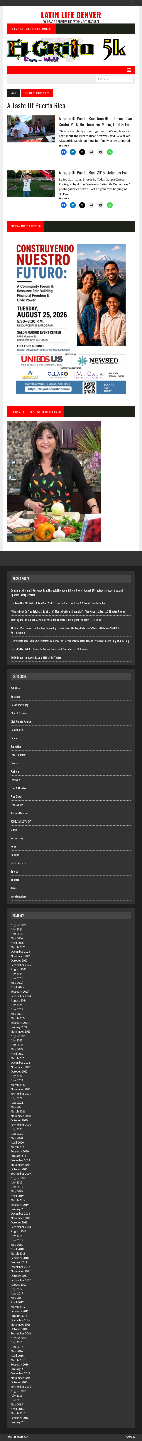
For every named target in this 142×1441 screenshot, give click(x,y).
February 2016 (20, 1364)
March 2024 (18, 1018)
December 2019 (20, 1160)
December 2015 (20, 1373)
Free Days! (16, 796)
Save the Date (18, 863)
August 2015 (18, 1391)
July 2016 (16, 1342)
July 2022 (16, 1076)
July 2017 (16, 1289)
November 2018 (21, 1218)
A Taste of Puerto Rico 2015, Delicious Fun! (94, 172)
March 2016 (18, 1360)
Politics (15, 855)
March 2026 (18, 947)
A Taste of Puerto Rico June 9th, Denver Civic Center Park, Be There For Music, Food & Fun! (95, 121)
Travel (14, 888)
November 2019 (21, 1164)
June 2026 (17, 934)
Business (15, 696)
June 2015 (17, 1400)
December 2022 (20, 1062)
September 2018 (21, 1227)
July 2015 (16, 1395)
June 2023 (17, 1045)
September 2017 (21, 1280)
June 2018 (17, 1240)
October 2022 (19, 1071)
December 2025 (20, 951)
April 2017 (17, 1302)
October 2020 (19, 1120)
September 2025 (21, 965)
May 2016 (17, 1351)
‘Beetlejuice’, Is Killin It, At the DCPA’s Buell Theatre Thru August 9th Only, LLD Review (56, 620)
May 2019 (17, 1191)
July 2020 (16, 1129)
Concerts (16, 738)
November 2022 (21, 1067)
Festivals (15, 780)
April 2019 (17, 1196)
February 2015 (20, 1418)
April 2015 (17, 1409)
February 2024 (20, 1022)
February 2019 (20, 1204)
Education (16, 746)
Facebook (130, 1437)
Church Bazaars (19, 713)
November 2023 (21, 1031)
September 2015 (21, 1386)
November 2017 (21, 1271)
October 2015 (19, 1382)
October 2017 (19, 1275)
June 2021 (17, 1102)
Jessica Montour (19, 813)
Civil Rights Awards (21, 721)
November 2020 (21, 1116)
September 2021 (21, 1093)
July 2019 (16, 1182)
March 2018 (18, 1253)
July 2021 (16, 1098)
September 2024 (21, 996)
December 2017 (20, 1267)
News (13, 846)
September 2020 (21, 1125)
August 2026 (18, 925)
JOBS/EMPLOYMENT (21, 821)
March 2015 (18, 1413)
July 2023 (16, 1040)
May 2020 (17, 1138)
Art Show (15, 688)
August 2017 (18, 1284)
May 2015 (17, 1404)
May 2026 (17, 938)
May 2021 (17, 1107)
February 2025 (20, 991)
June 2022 (17, 1080)
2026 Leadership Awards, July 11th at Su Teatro (36, 657)
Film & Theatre (18, 788)
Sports (14, 871)
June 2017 (17, 1293)
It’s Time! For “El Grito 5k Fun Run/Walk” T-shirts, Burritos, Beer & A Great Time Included (58, 603)
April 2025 (17, 987)
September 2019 (21, 1173)
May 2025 (17, 982)
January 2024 (19, 1027)
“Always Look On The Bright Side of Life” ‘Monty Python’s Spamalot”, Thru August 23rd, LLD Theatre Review (68, 611)
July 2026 (16, 929)
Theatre (15, 880)
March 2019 (18, 1200)
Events (14, 763)
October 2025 (19, 960)
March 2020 (18, 1147)
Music (14, 830)
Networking (17, 838)
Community (17, 730)
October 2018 (19, 1222)
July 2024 (16, 1005)
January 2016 (19, 1369)
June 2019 (17, 1187)
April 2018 (17, 1249)
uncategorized (18, 896)
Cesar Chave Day (19, 705)
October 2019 (19, 1169)
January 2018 (19, 1262)
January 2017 (19, 1315)
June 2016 (17, 1347)
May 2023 (17, 1049)
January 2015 (19, 1422)
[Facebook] (132, 2)
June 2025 (17, 978)
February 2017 (20, 1311)
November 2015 (21, 1378)
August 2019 (18, 1178)
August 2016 (18, 1338)
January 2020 (19, 1156)
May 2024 (17, 1014)
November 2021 (21, 1089)
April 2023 (17, 1054)
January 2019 (19, 1209)
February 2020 (20, 1151)
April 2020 (17, 1142)
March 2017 (18, 1307)
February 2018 (20, 1258)
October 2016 (19, 1329)
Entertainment (18, 755)
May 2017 (17, 1298)
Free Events (17, 805)
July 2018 (16, 1236)
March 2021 (18, 1111)
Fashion (15, 771)
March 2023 (18, 1058)
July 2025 (16, 974)
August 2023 (18, 1036)
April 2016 (17, 1355)
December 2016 (20, 1320)
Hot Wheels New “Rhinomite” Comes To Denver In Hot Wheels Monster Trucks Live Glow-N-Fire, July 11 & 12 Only (70, 641)
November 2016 (21, 1324)
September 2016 (21, 1333)
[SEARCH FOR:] (114, 78)
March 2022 (18, 1085)
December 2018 (20, 1213)
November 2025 (21, 956)
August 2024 (18, 1000)
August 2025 (18, 969)
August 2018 (18, 1231)
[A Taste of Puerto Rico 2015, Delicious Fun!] (31, 194)
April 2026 (17, 943)
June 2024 (17, 1009)
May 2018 (17, 1244)
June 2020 (17, 1133)
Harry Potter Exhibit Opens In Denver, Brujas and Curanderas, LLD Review (49, 649)
